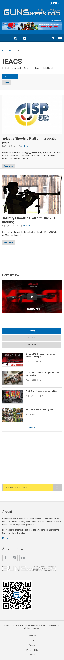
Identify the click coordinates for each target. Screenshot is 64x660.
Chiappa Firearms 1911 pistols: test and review (42, 373)
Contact (32, 640)
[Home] (32, 11)
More (31, 428)
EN (54, 3)
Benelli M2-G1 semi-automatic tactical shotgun (40, 355)
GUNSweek (25, 146)
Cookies (32, 655)
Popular (32, 338)
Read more (8, 166)
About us (32, 636)
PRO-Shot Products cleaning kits (41, 391)
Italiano (7, 82)
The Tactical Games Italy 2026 (40, 409)
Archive (32, 344)
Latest (38, 331)
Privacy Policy (32, 650)
